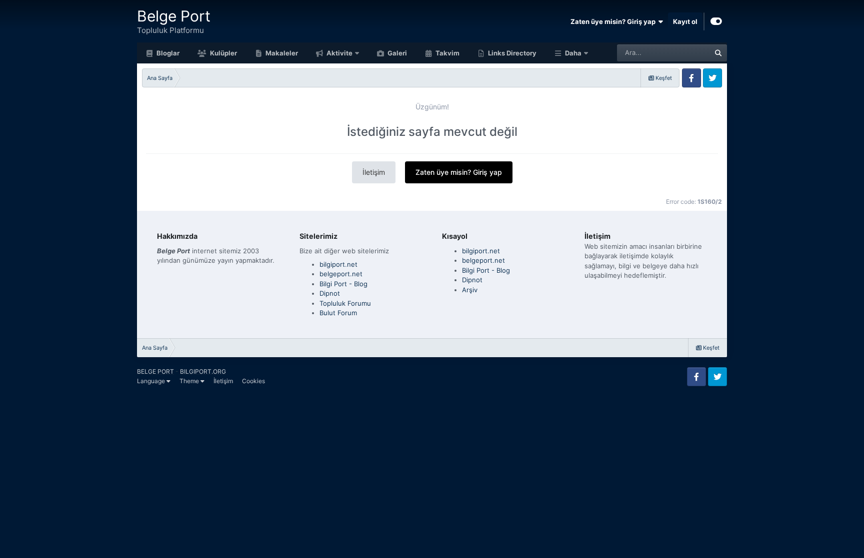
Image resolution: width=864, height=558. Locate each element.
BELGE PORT (155, 371)
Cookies (253, 381)
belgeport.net (341, 274)
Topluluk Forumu (345, 303)
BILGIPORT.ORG (203, 371)
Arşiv (470, 290)
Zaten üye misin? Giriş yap (614, 21)
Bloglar (167, 53)
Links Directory (511, 53)
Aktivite (338, 53)
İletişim (373, 172)
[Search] (718, 52)
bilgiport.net (339, 264)
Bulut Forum (338, 313)
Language (151, 381)
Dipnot (330, 293)
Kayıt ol (685, 21)
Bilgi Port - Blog (344, 284)
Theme (190, 381)
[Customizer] (716, 21)
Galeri (396, 53)
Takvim (447, 53)
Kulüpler (222, 53)
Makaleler (281, 53)
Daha (573, 53)
